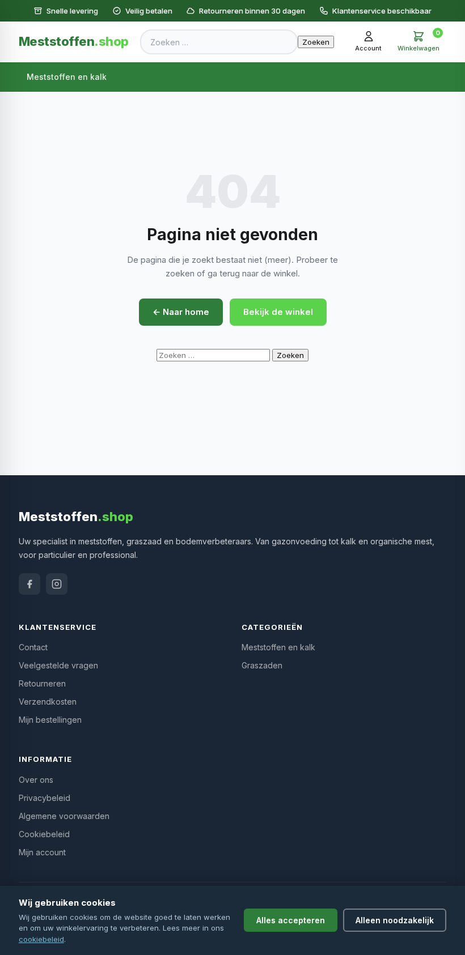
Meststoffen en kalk (67, 77)
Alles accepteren (290, 920)
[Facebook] (29, 584)
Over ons (36, 780)
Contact (33, 647)
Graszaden (262, 665)
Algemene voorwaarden (64, 816)
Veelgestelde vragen (58, 665)
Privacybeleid (44, 798)
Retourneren (42, 683)
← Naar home (181, 311)
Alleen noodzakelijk (395, 920)
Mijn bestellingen (50, 719)
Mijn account (42, 852)
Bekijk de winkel (278, 311)
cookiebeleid (41, 939)
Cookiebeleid (44, 834)
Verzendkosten (48, 701)
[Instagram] (56, 584)
